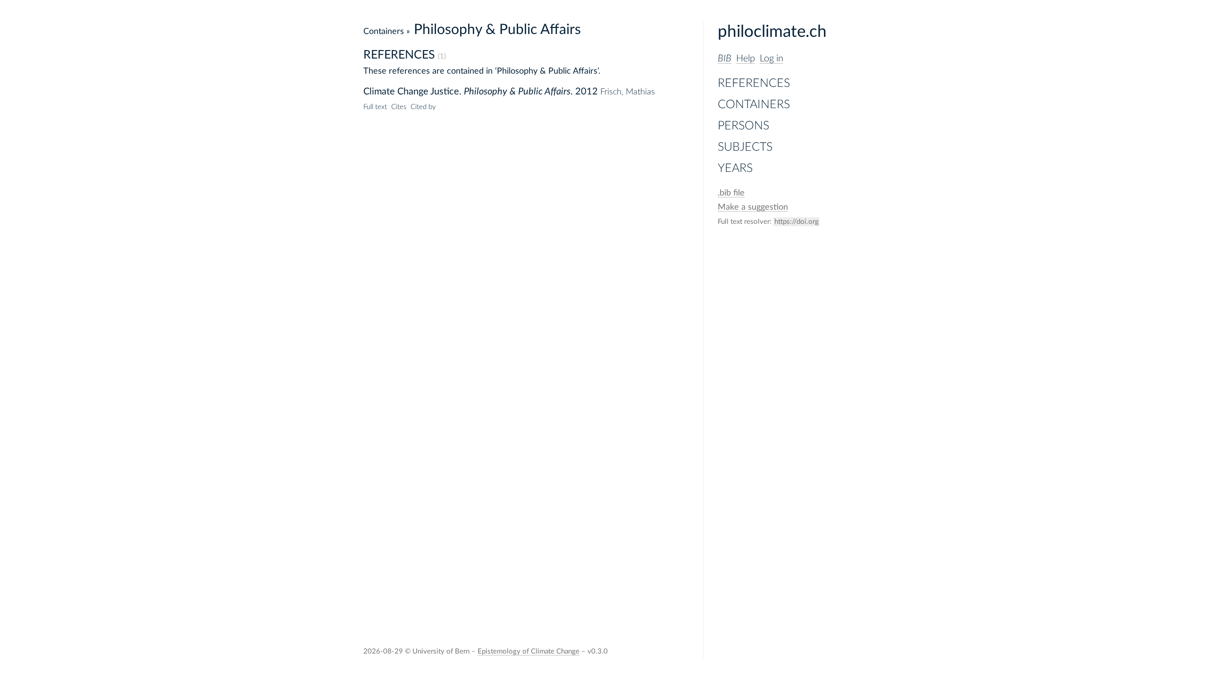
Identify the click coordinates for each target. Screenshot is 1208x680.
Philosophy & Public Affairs (517, 91)
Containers (754, 104)
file (731, 193)
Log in (771, 58)
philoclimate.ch (772, 32)
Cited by (423, 106)
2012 (586, 91)
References (754, 83)
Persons (743, 126)
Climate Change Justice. (412, 91)
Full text (375, 106)
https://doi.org (796, 221)
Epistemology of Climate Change (528, 651)
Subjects (745, 147)
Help (745, 58)
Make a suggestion (753, 207)
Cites (398, 106)
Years (735, 168)
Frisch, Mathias (627, 92)
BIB (724, 58)
